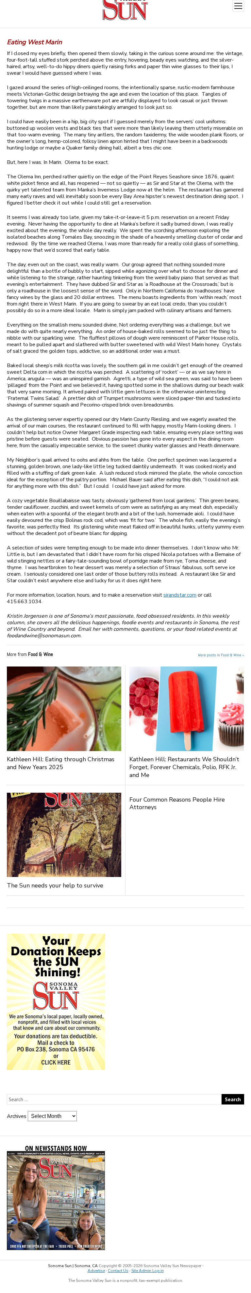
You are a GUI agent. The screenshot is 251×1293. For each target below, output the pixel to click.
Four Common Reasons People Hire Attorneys (177, 803)
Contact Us (118, 1270)
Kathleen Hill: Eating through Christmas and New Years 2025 (60, 763)
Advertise (96, 1270)
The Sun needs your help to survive (55, 885)
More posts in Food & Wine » (221, 655)
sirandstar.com (179, 595)
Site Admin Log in (147, 1270)
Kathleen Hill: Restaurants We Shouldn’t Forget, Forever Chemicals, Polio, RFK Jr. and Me (184, 767)
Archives (16, 1116)
